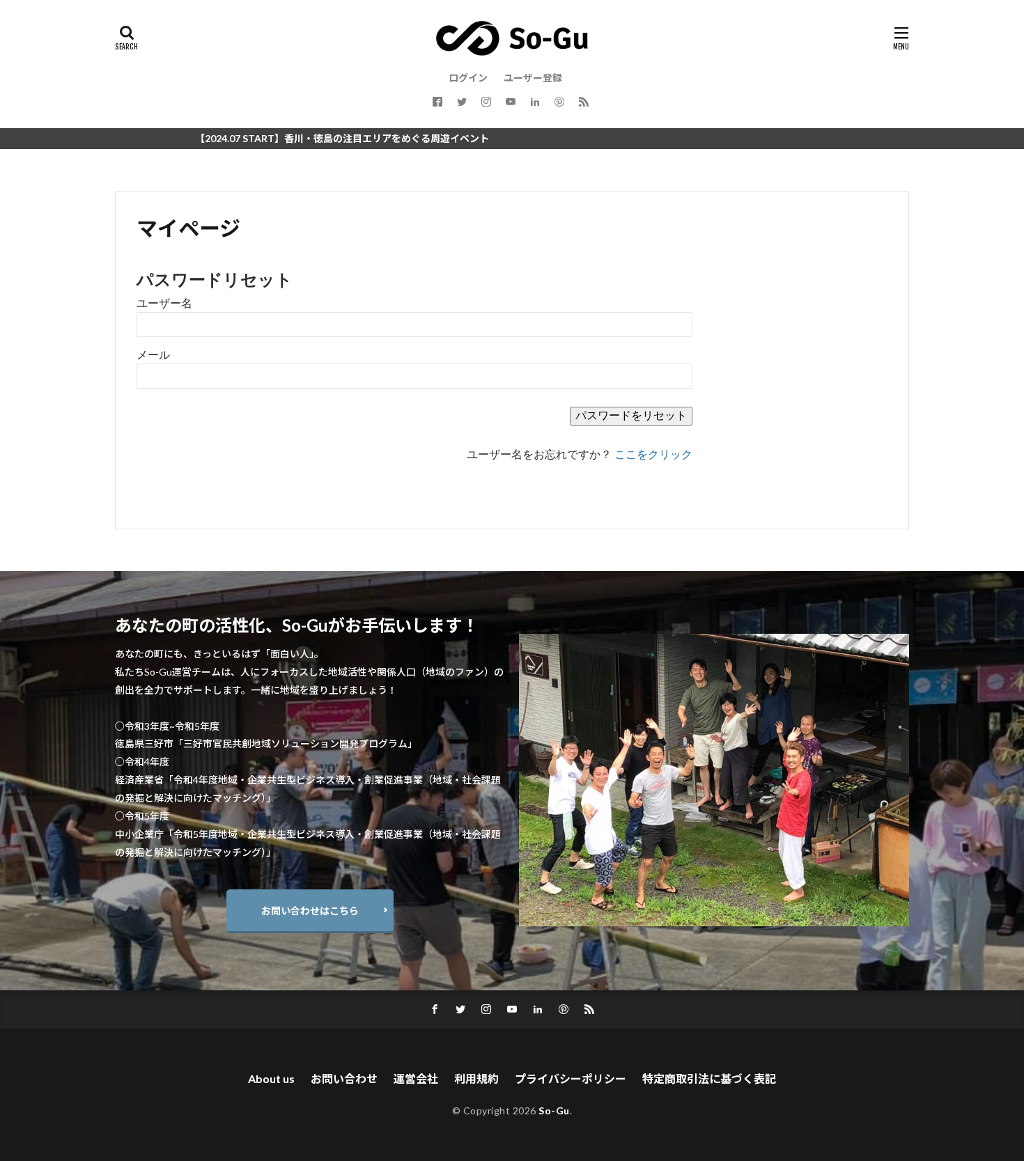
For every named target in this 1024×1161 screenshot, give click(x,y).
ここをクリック (653, 454)
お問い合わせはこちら (310, 911)
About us (271, 1078)
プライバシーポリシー (570, 1078)
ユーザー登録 (533, 78)
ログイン (468, 78)
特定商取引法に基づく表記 (709, 1078)
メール (153, 355)
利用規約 (476, 1078)
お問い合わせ (344, 1078)
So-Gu (554, 1110)
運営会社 (416, 1078)
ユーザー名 (164, 303)
